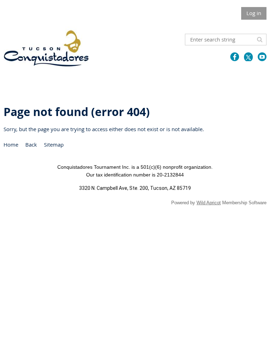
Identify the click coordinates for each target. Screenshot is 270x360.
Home (11, 144)
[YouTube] (262, 56)
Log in (253, 13)
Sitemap (54, 144)
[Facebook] (234, 56)
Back (31, 144)
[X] (248, 56)
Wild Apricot (209, 202)
